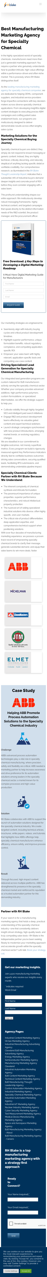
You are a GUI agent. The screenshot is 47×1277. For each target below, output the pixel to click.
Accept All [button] (26, 1271)
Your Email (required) (18, 1207)
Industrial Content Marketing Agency (22, 1038)
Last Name (10, 1008)
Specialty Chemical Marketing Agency (23, 1094)
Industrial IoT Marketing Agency (20, 1104)
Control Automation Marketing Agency (23, 1088)
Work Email (11, 990)
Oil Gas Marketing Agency (17, 1041)
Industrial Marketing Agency (18, 1091)
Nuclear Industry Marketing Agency (22, 1107)
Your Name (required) (19, 1194)
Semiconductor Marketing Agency (21, 1060)
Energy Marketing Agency (17, 1057)
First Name (10, 1001)
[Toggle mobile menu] (40, 4)
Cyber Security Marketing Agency (21, 1110)
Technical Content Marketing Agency (22, 1079)
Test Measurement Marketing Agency (23, 1113)
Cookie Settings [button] (11, 1271)
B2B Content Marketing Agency (20, 1076)
